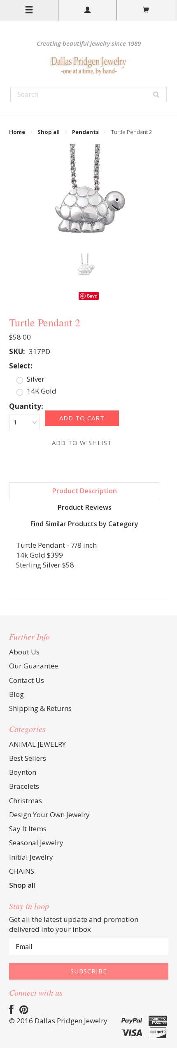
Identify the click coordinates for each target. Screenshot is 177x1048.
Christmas (25, 800)
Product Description (84, 490)
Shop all (48, 132)
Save (92, 296)
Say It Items (28, 828)
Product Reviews (85, 507)
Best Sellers (27, 758)
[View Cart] (146, 10)
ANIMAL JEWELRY (37, 744)
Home (17, 132)
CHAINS (21, 871)
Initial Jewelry (31, 857)
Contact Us (26, 680)
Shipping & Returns (40, 708)
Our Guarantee (33, 666)
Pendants (85, 132)
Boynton (22, 772)
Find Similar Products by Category (84, 523)
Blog (16, 694)
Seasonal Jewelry (36, 842)
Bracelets (24, 786)
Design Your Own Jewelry (49, 814)
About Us (24, 651)
